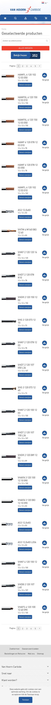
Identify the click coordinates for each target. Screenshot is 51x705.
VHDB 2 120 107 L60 (26, 585)
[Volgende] (40, 66)
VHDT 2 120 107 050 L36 (26, 366)
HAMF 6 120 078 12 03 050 (28, 166)
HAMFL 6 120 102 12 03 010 (27, 188)
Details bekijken (25, 84)
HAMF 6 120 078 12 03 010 (28, 143)
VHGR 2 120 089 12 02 (27, 456)
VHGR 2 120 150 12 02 (27, 298)
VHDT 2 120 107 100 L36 (26, 433)
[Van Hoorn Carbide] (25, 10)
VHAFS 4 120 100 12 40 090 (26, 608)
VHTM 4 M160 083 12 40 (27, 231)
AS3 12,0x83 (24, 522)
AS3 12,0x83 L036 (27, 542)
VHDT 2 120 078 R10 (26, 276)
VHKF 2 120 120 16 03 (27, 253)
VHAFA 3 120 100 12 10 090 (26, 479)
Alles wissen (26, 47)
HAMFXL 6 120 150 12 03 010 (27, 98)
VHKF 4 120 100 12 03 (27, 563)
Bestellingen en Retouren (14, 653)
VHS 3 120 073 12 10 (26, 321)
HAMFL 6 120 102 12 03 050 (27, 76)
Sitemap (40, 653)
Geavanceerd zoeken (30, 648)
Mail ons (31, 653)
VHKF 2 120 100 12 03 (27, 411)
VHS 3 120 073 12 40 (26, 388)
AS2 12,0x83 (24, 210)
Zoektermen (15, 648)
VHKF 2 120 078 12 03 (27, 343)
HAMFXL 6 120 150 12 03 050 (27, 121)
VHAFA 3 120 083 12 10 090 (26, 501)
